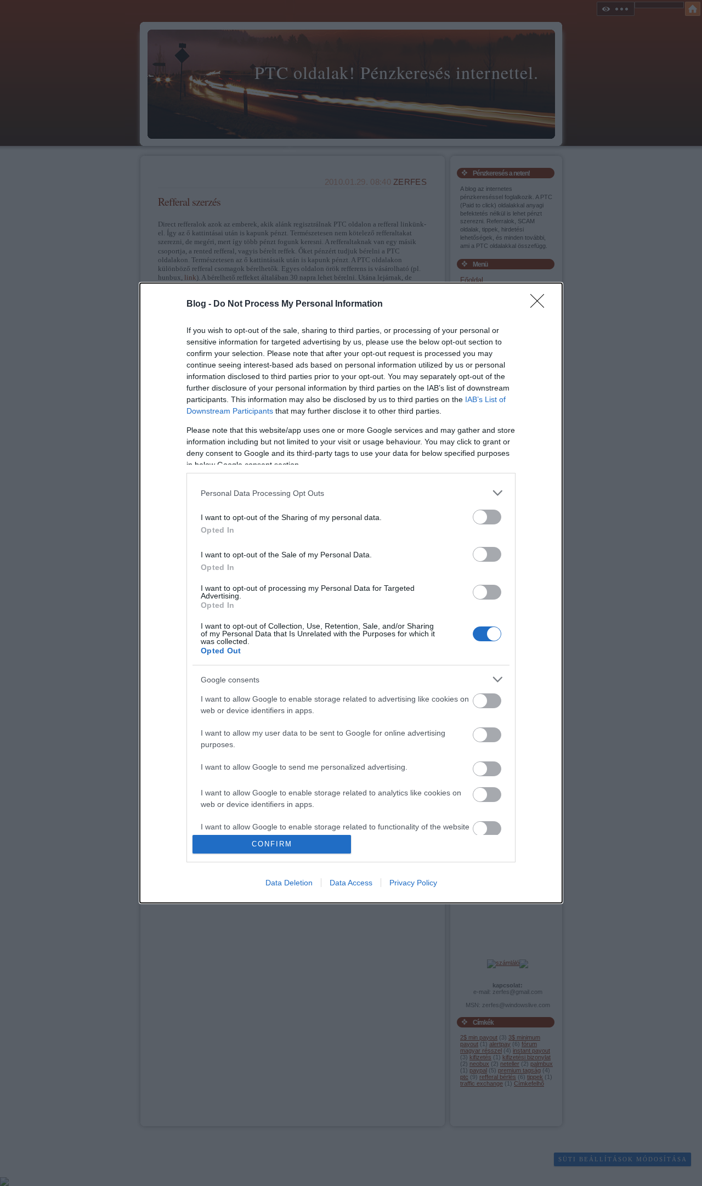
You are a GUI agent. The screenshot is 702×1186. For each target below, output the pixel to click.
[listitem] (351, 493)
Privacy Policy (413, 882)
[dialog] (351, 593)
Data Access (351, 882)
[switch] (487, 517)
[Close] (540, 304)
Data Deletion (289, 882)
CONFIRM (272, 844)
